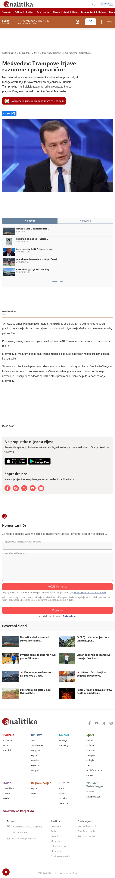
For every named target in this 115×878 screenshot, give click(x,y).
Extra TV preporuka (86, 831)
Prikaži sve (57, 281)
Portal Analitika (9, 53)
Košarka (90, 745)
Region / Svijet (88, 12)
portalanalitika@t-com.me (24, 838)
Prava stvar (36, 765)
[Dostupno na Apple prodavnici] (15, 461)
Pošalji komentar (57, 586)
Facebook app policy (60, 856)
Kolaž (75, 12)
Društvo (29, 12)
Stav (33, 740)
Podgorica (35, 750)
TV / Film (63, 798)
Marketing (63, 745)
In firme (90, 791)
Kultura (102, 12)
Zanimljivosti (9, 788)
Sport (66, 12)
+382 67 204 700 (19, 832)
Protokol (7, 750)
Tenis (88, 765)
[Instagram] (16, 488)
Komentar (8, 740)
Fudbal (89, 740)
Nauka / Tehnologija (94, 784)
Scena (61, 788)
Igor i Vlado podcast (87, 826)
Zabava (6, 793)
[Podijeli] (78, 22)
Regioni (34, 755)
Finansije (63, 740)
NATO (6, 745)
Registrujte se (69, 616)
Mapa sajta (56, 851)
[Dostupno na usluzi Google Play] (39, 461)
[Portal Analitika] (20, 721)
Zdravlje (34, 760)
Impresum (56, 826)
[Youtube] (33, 488)
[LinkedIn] (41, 488)
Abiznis (56, 12)
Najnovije (6, 12)
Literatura (63, 803)
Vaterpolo (90, 755)
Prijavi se (57, 610)
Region (34, 788)
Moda (6, 798)
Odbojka (90, 760)
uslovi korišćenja (98, 592)
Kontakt (54, 836)
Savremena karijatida (18, 811)
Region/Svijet (25, 53)
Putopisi (34, 770)
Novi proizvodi (93, 796)
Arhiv (53, 831)
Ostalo (89, 775)
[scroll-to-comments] (90, 21)
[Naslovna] (6, 872)
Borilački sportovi (94, 770)
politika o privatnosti (82, 592)
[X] (24, 488)
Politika (18, 12)
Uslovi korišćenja (58, 846)
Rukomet (90, 750)
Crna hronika (43, 12)
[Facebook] (7, 488)
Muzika (62, 793)
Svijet (36, 53)
